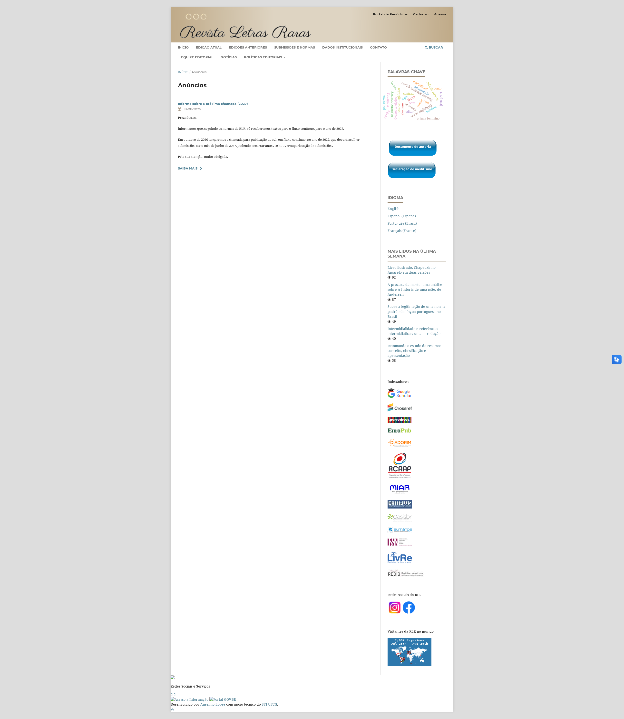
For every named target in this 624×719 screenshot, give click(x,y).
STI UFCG (269, 704)
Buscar (435, 47)
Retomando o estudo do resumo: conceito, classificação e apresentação (414, 350)
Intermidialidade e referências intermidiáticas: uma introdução (414, 331)
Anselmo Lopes (212, 704)
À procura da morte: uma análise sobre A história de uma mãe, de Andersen (415, 289)
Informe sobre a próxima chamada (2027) (213, 104)
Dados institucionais (342, 47)
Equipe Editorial (197, 57)
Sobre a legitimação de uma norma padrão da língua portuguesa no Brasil (416, 311)
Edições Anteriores (248, 47)
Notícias (229, 57)
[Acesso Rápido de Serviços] (172, 694)
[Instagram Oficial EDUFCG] (175, 694)
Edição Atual (209, 47)
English (394, 208)
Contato (378, 47)
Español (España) (402, 216)
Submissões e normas (294, 47)
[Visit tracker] (409, 664)
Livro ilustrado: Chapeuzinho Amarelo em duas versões (412, 270)
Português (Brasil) (402, 223)
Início (183, 47)
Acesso (440, 14)
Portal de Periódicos (390, 14)
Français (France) (402, 230)
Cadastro (421, 14)
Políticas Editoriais (263, 57)
